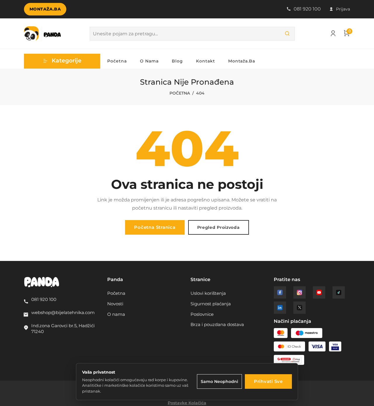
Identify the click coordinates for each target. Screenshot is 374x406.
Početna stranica (154, 227)
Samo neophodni (219, 381)
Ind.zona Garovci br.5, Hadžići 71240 (63, 328)
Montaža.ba (45, 9)
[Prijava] (333, 34)
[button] (62, 61)
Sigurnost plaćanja (211, 303)
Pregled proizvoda (218, 227)
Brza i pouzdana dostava (217, 324)
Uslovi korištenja (208, 293)
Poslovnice (202, 314)
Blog (177, 61)
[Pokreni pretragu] (287, 34)
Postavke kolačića (187, 402)
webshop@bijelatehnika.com (63, 312)
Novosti (115, 303)
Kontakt (205, 61)
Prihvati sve (268, 381)
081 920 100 (306, 9)
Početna (117, 61)
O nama (149, 61)
